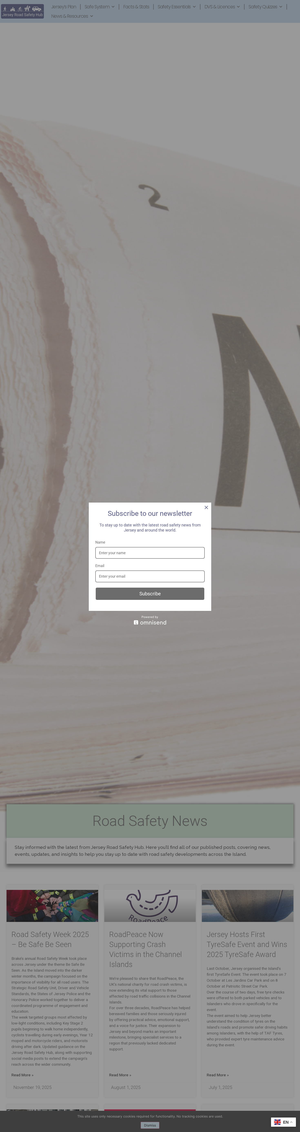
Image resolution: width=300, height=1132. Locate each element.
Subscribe (150, 594)
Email (99, 566)
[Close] (206, 507)
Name (100, 542)
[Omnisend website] (150, 620)
